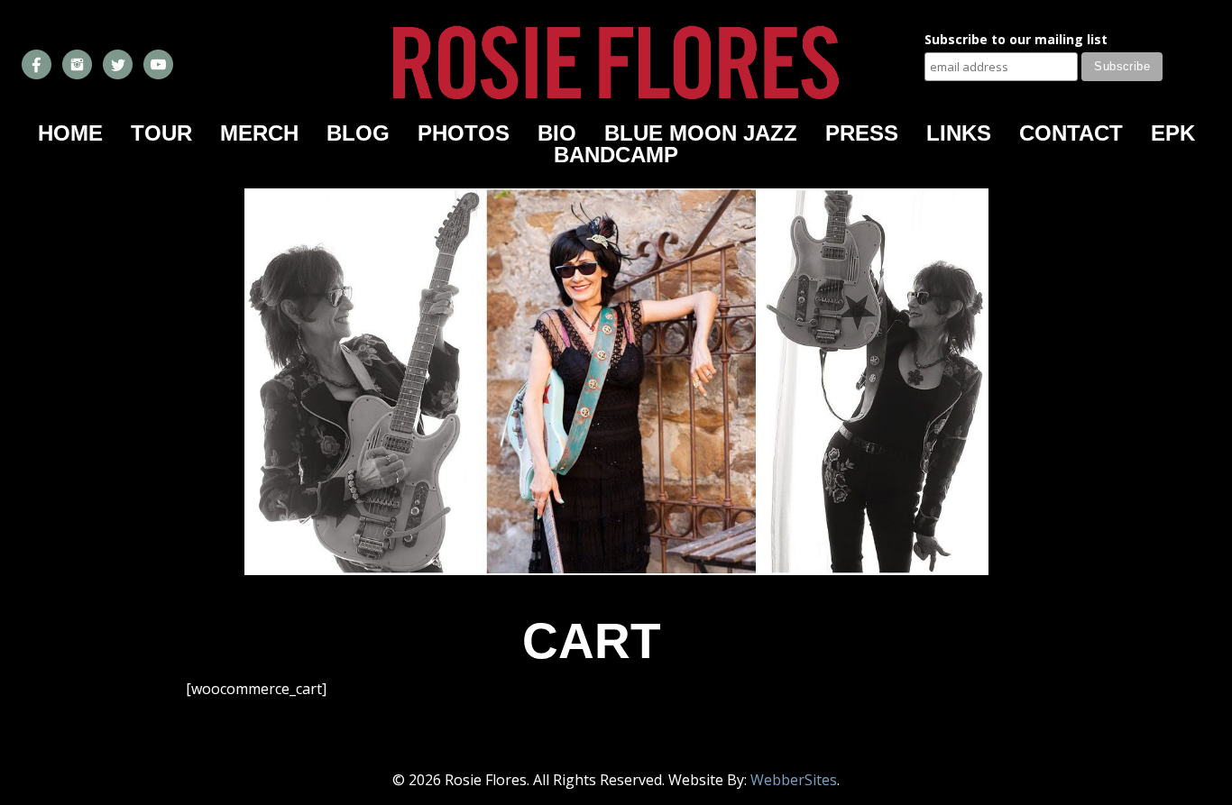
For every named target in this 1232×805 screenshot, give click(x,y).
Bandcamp (616, 154)
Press (861, 133)
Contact (1071, 133)
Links (958, 133)
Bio (557, 133)
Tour (161, 133)
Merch (259, 133)
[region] (616, 381)
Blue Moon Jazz (700, 133)
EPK (1173, 133)
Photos (464, 133)
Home (70, 133)
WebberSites (793, 780)
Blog (358, 133)
